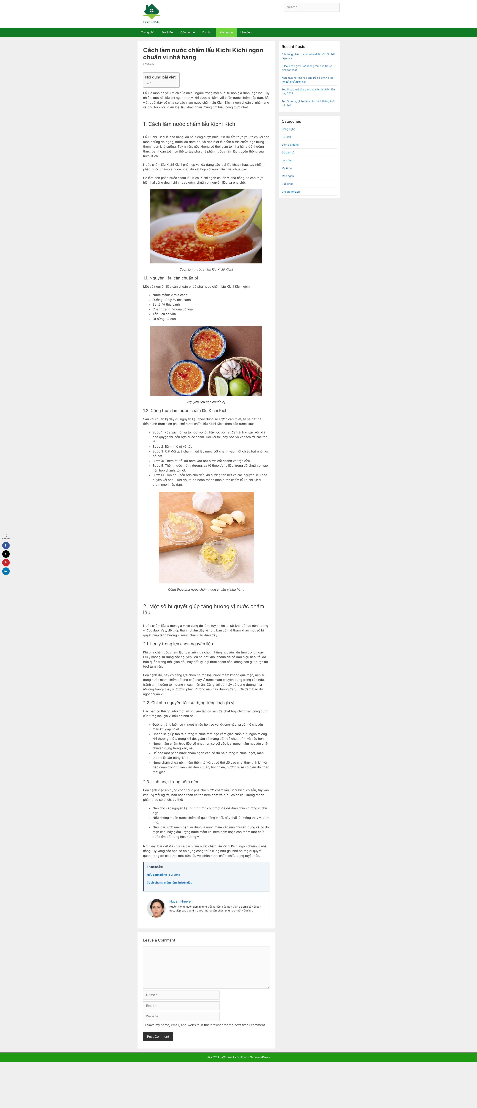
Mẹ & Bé (167, 32)
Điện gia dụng (290, 144)
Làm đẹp (246, 32)
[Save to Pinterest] (6, 562)
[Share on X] (6, 554)
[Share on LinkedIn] (6, 571)
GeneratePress (260, 1057)
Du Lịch (207, 32)
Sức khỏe (287, 183)
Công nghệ (187, 32)
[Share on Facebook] (6, 545)
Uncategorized (291, 191)
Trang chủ (147, 32)
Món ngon (226, 32)
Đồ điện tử (288, 152)
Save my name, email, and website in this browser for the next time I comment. (206, 1025)
